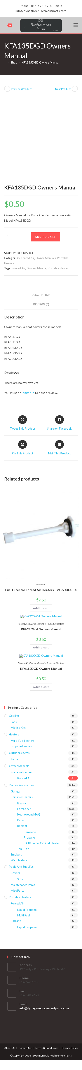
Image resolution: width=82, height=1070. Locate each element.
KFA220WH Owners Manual (41, 629)
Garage (15, 791)
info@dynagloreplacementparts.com (44, 1008)
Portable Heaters (55, 623)
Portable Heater (58, 268)
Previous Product (21, 88)
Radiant (22, 825)
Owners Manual (36, 268)
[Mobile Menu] (75, 25)
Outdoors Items (19, 753)
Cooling (14, 715)
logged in (28, 393)
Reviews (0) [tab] (41, 304)
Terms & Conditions (46, 1048)
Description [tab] (41, 294)
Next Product (63, 88)
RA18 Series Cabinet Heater (41, 843)
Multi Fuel (23, 915)
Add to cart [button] (41, 608)
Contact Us (25, 1048)
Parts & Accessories (21, 785)
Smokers (16, 854)
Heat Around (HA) (28, 814)
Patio (20, 820)
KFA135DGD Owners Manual (40, 62)
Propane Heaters (21, 746)
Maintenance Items (23, 885)
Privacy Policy (70, 1048)
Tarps (14, 759)
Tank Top (23, 849)
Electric (21, 803)
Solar (20, 879)
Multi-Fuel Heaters (22, 740)
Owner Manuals (46, 258)
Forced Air (27, 258)
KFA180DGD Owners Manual (41, 668)
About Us (9, 1048)
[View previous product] (7, 89)
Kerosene (30, 832)
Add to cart (45, 236)
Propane (29, 837)
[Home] (5, 62)
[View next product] (75, 89)
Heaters (14, 734)
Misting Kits (18, 727)
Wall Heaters (19, 860)
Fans (14, 722)
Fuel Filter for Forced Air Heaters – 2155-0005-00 (41, 590)
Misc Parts (17, 890)
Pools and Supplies (21, 866)
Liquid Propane (27, 909)
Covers (15, 873)
